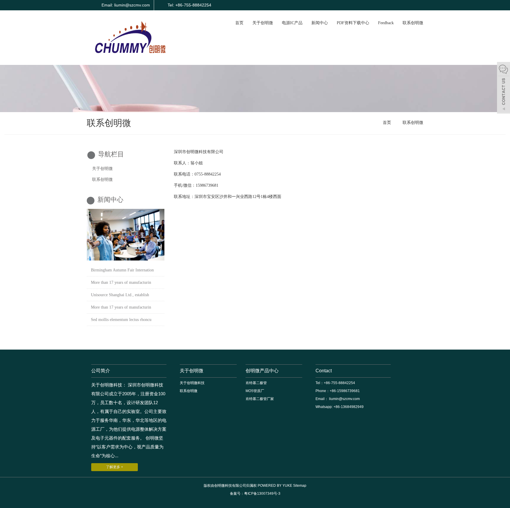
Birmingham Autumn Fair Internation (122, 270)
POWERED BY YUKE (275, 486)
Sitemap (299, 486)
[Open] (503, 88)
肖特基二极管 (256, 383)
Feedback (386, 23)
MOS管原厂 (255, 391)
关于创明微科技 (192, 383)
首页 (239, 23)
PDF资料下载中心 (353, 23)
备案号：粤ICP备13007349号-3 (255, 493)
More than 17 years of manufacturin (121, 282)
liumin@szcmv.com (344, 399)
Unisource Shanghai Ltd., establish (120, 295)
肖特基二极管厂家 (260, 399)
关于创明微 (262, 23)
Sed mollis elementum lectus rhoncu (121, 319)
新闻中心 (319, 23)
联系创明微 (413, 23)
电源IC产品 (292, 23)
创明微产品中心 (262, 370)
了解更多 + (114, 467)
